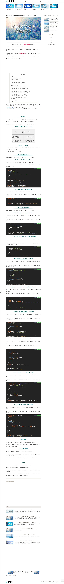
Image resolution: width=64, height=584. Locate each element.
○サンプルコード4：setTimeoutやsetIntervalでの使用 (20, 88)
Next (58, 7)
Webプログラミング (11, 481)
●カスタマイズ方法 (14, 100)
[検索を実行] (57, 15)
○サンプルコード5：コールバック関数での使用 (19, 89)
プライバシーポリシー (16, 108)
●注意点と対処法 (13, 98)
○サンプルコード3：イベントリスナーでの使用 (19, 86)
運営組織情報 (53, 581)
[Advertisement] (23, 66)
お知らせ (57, 581)
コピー (35, 198)
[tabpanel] (10, 7)
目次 (22, 74)
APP (51, 40)
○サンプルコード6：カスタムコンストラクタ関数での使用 (21, 91)
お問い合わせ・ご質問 (51, 44)
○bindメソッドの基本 (15, 79)
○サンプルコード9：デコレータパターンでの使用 (19, 95)
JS (7, 481)
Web (51, 37)
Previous (5, 7)
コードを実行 (38, 198)
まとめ (12, 101)
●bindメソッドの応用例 (14, 85)
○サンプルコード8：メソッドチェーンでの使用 (19, 94)
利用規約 (49, 581)
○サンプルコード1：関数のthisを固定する (18, 82)
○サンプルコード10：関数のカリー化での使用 (19, 97)
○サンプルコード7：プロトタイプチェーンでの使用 (20, 92)
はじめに (12, 76)
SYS (51, 42)
